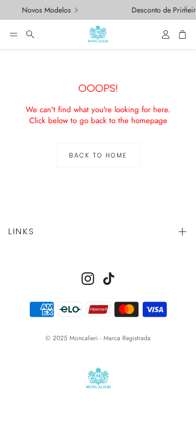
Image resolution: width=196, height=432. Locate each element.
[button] (13, 34)
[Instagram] (88, 278)
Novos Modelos (45, 10)
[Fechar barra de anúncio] (185, 8)
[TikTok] (108, 278)
